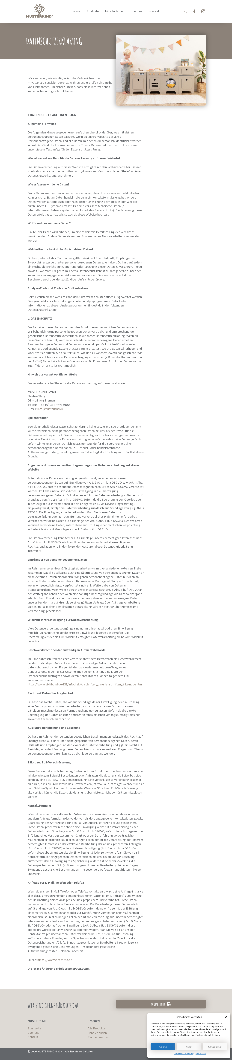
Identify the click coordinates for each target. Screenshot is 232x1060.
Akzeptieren (163, 1046)
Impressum (201, 1054)
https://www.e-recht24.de (54, 960)
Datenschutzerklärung (184, 1054)
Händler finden (114, 11)
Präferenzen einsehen (215, 1046)
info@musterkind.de (50, 409)
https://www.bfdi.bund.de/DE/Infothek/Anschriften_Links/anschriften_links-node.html (85, 684)
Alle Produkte (96, 1028)
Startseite (34, 1028)
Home (76, 11)
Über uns (136, 11)
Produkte (92, 11)
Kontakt (154, 11)
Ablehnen (189, 1046)
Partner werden (98, 1037)
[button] (225, 1017)
